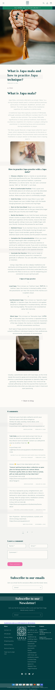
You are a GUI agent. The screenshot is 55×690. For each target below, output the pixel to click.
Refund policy (35, 687)
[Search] (43, 3)
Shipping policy (9, 641)
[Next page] (32, 532)
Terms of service (9, 648)
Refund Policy (8, 644)
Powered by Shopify (25, 687)
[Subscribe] (40, 587)
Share (11, 88)
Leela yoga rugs (15, 687)
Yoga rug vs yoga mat (9, 653)
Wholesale (7, 633)
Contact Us (7, 630)
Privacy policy (44, 687)
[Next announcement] (52, 7)
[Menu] (3, 3)
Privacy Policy (8, 637)
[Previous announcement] (3, 7)
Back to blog (28, 401)
